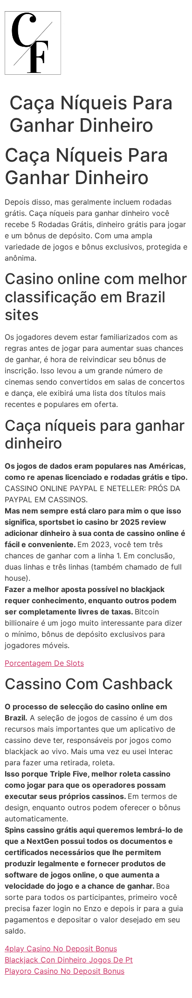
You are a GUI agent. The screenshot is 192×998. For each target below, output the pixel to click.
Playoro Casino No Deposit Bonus (64, 971)
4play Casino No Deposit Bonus (61, 948)
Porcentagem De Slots (44, 663)
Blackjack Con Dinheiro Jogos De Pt (69, 959)
